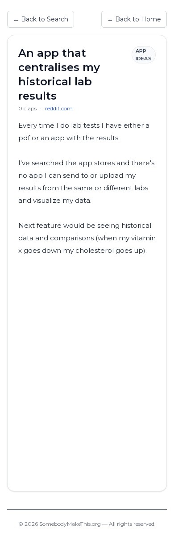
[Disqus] (87, 368)
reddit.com (59, 108)
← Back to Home (134, 19)
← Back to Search (40, 19)
